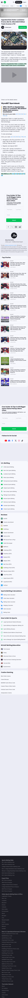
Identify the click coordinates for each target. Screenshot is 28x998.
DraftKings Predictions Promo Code (10, 948)
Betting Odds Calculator (9, 594)
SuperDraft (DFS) (8, 581)
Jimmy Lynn (8, 27)
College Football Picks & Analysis (10, 884)
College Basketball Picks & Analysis (10, 886)
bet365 (5, 518)
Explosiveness (7, 666)
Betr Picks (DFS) (7, 564)
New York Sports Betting (10, 470)
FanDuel (5, 585)
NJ (25, 114)
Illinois (3, 913)
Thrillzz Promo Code (6, 978)
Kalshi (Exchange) (8, 543)
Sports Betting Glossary (9, 629)
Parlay (5, 652)
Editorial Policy (5, 990)
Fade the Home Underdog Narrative (12, 659)
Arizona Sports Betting (9, 498)
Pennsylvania (5, 911)
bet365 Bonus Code (7, 938)
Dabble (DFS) (7, 557)
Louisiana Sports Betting (9, 474)
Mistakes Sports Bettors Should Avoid (13, 632)
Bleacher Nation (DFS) (9, 571)
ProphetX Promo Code (7, 950)
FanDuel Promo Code (7, 955)
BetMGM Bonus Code (7, 935)
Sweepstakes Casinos (6, 692)
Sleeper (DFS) (7, 560)
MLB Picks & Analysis (7, 889)
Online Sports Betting (9, 467)
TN (4, 115)
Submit (14, 220)
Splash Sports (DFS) (8, 578)
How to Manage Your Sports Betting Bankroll (14, 639)
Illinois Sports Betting (9, 477)
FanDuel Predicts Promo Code (9, 942)
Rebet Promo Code (6, 974)
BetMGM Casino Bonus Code (8, 682)
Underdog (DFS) (7, 550)
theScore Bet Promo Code (8, 957)
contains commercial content (11, 245)
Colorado (4, 907)
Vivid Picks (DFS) (8, 574)
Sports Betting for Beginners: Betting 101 (13, 625)
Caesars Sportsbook (8, 532)
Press (3, 997)
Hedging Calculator (8, 605)
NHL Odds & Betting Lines (8, 875)
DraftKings (6, 529)
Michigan (4, 915)
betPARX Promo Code (7, 959)
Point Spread (7, 649)
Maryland (4, 902)
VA (6, 115)
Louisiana (4, 900)
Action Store (5, 994)
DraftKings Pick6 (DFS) (9, 567)
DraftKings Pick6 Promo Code (9, 966)
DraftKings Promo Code (7, 953)
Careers (4, 992)
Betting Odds (7, 612)
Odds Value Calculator (9, 598)
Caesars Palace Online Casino (8, 686)
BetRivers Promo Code (7, 963)
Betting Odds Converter (9, 601)
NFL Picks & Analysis (7, 880)
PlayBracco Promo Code (8, 976)
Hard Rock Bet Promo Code (8, 961)
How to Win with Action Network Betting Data (15, 636)
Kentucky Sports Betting (9, 502)
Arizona (3, 904)
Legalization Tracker (6, 896)
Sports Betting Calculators (11, 591)
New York (4, 898)
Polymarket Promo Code (8, 940)
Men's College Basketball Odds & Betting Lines (13, 868)
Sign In (24, 2)
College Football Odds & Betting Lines (11, 866)
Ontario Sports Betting (9, 509)
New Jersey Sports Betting (10, 491)
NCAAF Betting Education (10, 645)
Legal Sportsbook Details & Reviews (12, 622)
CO (20, 114)
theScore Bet (7, 536)
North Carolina (5, 924)
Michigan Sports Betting (9, 495)
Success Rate (7, 663)
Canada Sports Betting (9, 505)
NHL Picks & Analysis (7, 891)
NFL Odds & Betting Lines (8, 862)
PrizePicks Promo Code (7, 981)
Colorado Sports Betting (9, 484)
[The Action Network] (5, 2)
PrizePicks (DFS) (8, 553)
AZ (17, 114)
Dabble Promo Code (7, 968)
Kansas (3, 922)
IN (22, 114)
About (3, 986)
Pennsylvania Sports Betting (10, 481)
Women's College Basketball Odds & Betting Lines (14, 870)
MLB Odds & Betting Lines (8, 873)
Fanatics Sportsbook (9, 522)
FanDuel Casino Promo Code (8, 689)
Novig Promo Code (6, 946)
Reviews (4, 515)
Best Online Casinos (6, 676)
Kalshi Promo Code (6, 944)
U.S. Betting (5, 463)
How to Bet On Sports (9, 618)
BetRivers (6, 546)
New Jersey (5, 909)
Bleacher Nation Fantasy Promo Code (11, 970)
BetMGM (6, 525)
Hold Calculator (7, 608)
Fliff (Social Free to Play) (9, 539)
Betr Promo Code (6, 972)
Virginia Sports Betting (9, 488)
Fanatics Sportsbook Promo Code (10, 933)
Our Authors (5, 988)
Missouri (4, 926)
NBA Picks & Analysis (7, 882)
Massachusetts (5, 919)
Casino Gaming (7, 672)
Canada (4, 928)
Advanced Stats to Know (10, 656)
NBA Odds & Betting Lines (8, 864)
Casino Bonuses (5, 679)
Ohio (3, 917)
